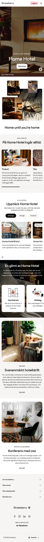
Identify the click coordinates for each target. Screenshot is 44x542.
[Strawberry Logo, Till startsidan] (8, 3)
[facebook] (14, 516)
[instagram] (19, 516)
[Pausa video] (40, 69)
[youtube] (29, 516)
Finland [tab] (33, 216)
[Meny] (41, 3)
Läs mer (22, 392)
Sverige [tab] (11, 216)
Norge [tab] (22, 216)
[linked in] (24, 516)
